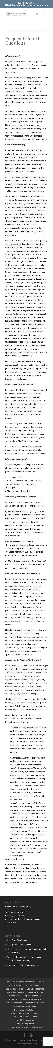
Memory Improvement (31, 999)
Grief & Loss (14, 995)
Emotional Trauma (15, 992)
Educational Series (14, 988)
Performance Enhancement (24, 1006)
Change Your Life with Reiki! (19, 944)
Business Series (33, 985)
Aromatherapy (16, 985)
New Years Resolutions (17, 940)
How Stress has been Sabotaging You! (24, 965)
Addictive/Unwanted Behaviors (19, 981)
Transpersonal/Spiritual (17, 1027)
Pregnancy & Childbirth (25, 1009)
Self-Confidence (20, 1016)
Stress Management (25, 1023)
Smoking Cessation (25, 1020)
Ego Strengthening (35, 988)
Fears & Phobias (35, 992)
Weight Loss (37, 1027)
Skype (34, 1016)
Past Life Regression (35, 1002)
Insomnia (13, 999)
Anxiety (41, 981)
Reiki (36, 1013)
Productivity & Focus (20, 1013)
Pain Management (13, 1002)
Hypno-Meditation (32, 995)
